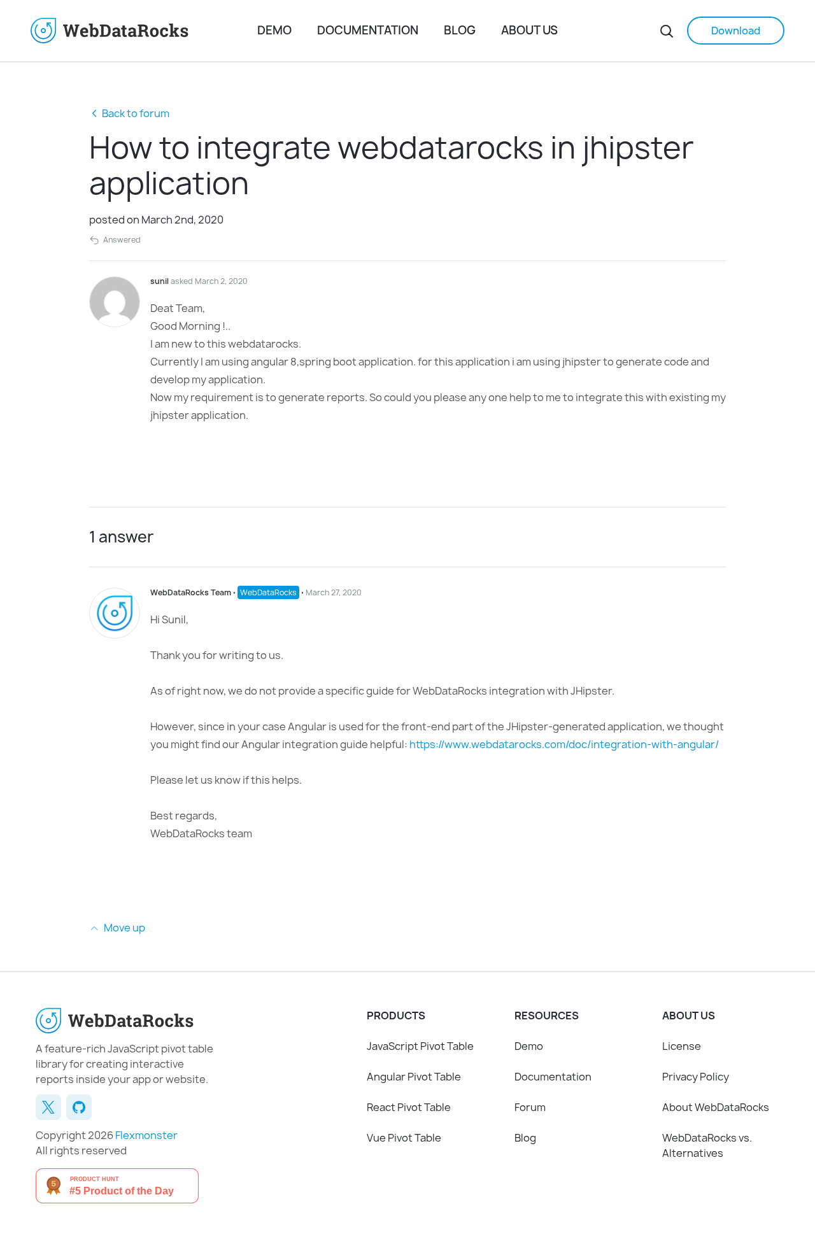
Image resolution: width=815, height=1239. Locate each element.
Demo (274, 30)
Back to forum (135, 113)
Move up (123, 928)
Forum (530, 1107)
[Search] (666, 30)
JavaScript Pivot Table (420, 1046)
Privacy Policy (695, 1077)
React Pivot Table (409, 1107)
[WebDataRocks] (144, 30)
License (681, 1046)
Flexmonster (146, 1135)
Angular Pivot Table (414, 1077)
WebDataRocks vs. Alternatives (707, 1145)
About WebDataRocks (715, 1107)
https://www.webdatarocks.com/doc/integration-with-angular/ (564, 744)
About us (529, 30)
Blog (460, 30)
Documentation (367, 30)
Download (735, 31)
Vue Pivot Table (404, 1138)
